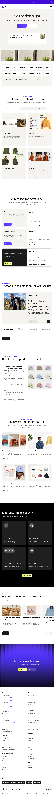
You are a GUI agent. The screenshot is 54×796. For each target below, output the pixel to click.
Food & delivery (31, 695)
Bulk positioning (31, 722)
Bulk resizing (30, 718)
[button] (14, 692)
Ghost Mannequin (7, 700)
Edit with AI (5, 711)
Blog (29, 745)
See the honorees (39, 2)
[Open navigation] (50, 6)
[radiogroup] (27, 108)
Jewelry (3, 763)
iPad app (14, 782)
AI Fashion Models (7, 697)
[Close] (52, 2)
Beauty (3, 765)
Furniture (4, 772)
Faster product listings (6, 738)
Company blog (31, 747)
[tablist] (27, 329)
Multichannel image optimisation (8, 749)
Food (3, 758)
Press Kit (30, 742)
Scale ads (4, 745)
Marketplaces (31, 700)
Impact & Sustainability (33, 751)
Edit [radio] (40, 108)
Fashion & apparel (31, 697)
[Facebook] (6, 789)
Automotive (30, 706)
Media (29, 740)
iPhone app (6, 782)
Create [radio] (27, 108)
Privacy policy (39, 793)
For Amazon (4, 769)
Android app (21, 782)
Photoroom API (31, 713)
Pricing (29, 765)
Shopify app (37, 782)
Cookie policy (46, 793)
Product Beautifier (6, 704)
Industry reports (31, 754)
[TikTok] (13, 789)
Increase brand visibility (7, 747)
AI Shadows (4, 709)
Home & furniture (31, 702)
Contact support (31, 758)
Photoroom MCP (32, 729)
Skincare (4, 760)
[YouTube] (19, 789)
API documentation (32, 727)
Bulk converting (31, 724)
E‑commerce (5, 756)
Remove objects (5, 724)
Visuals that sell (5, 742)
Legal (51, 793)
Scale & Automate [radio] (14, 108)
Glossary (30, 756)
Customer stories (31, 749)
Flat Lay (4, 702)
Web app (30, 782)
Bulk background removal (33, 720)
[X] (16, 789)
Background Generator (7, 718)
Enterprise (30, 767)
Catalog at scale (5, 740)
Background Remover (6, 720)
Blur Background (5, 715)
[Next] (48, 321)
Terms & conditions (31, 793)
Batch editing (31, 715)
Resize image (5, 729)
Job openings (31, 738)
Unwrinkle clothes (7, 706)
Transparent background (7, 731)
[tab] (8, 329)
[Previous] (45, 321)
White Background (6, 713)
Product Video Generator (8, 722)
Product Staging (5, 695)
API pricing (30, 769)
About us (30, 736)
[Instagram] (9, 789)
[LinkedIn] (3, 789)
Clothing (4, 767)
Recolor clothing (5, 727)
